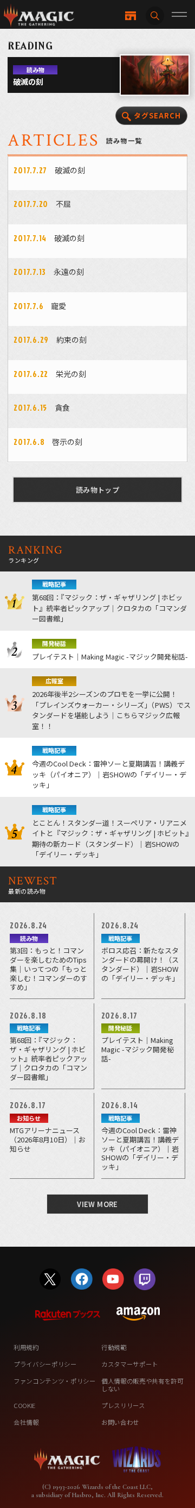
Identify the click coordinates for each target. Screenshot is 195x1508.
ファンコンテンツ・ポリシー (55, 1381)
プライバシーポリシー (45, 1364)
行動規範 (114, 1347)
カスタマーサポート (129, 1364)
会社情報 (26, 1422)
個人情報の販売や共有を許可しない (142, 1385)
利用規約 (26, 1347)
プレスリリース (123, 1405)
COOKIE (25, 1405)
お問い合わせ (120, 1422)
